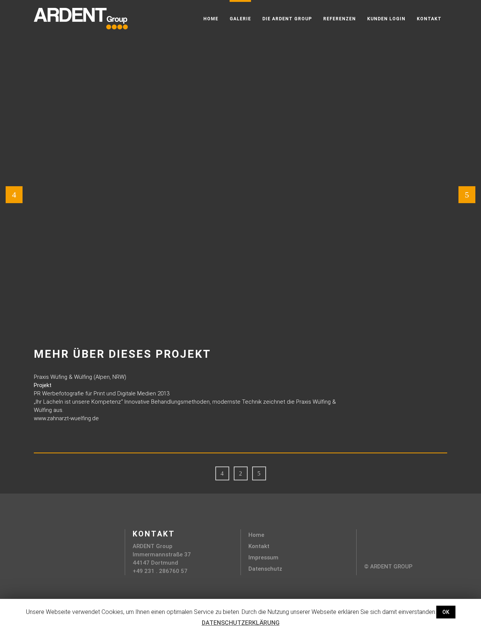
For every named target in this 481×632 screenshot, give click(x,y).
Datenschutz (265, 568)
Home (256, 535)
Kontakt (258, 546)
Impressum (263, 557)
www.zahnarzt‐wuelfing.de (66, 418)
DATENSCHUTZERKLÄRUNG (241, 622)
